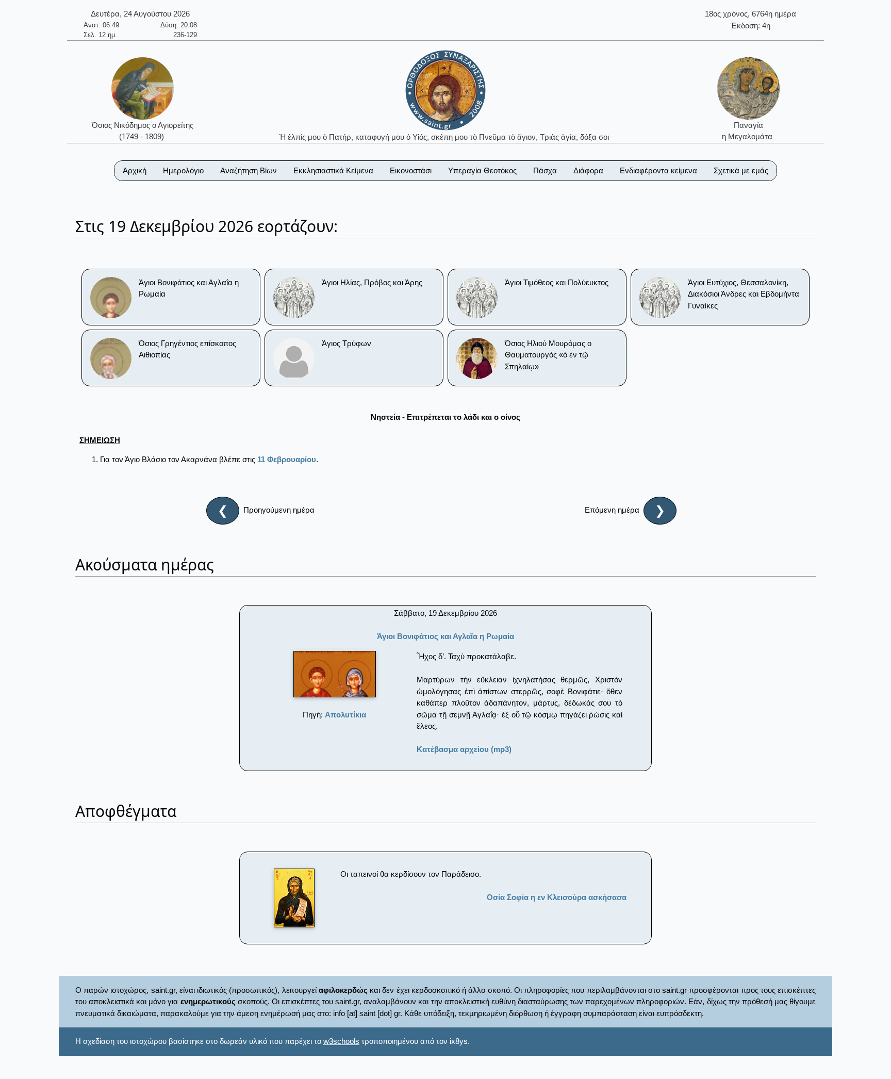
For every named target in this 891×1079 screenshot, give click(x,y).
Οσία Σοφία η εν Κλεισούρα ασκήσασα (556, 897)
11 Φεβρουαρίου (286, 459)
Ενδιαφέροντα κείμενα (658, 170)
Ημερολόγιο (183, 170)
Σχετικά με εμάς (741, 170)
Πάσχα (545, 170)
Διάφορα (588, 170)
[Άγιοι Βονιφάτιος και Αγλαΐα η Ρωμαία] (334, 674)
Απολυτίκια (345, 714)
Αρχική (134, 170)
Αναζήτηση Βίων (248, 170)
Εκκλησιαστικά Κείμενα (333, 170)
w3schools (341, 1041)
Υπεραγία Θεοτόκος (482, 170)
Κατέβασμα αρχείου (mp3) (464, 749)
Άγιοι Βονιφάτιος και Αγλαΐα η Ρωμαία (445, 636)
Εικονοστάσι (411, 170)
